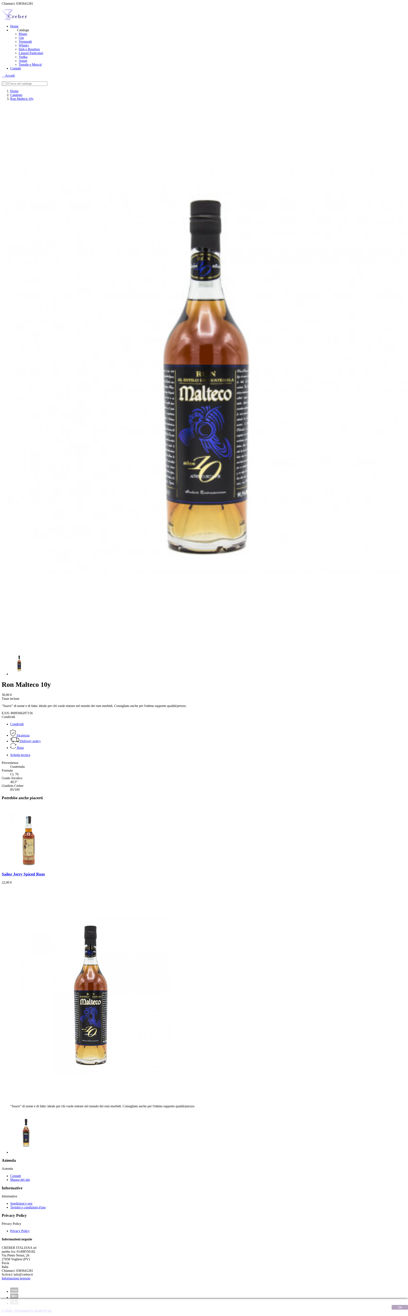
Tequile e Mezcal (30, 64)
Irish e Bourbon (29, 49)
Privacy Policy (20, 1231)
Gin (21, 38)
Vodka (23, 57)
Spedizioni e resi (21, 1203)
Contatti (15, 68)
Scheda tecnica (20, 755)
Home (14, 26)
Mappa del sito (20, 1179)
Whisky (24, 45)
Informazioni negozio (16, 1278)
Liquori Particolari (31, 53)
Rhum (23, 34)
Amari (23, 60)
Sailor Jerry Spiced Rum (23, 874)
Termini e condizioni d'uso (28, 1207)
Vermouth (25, 41)
